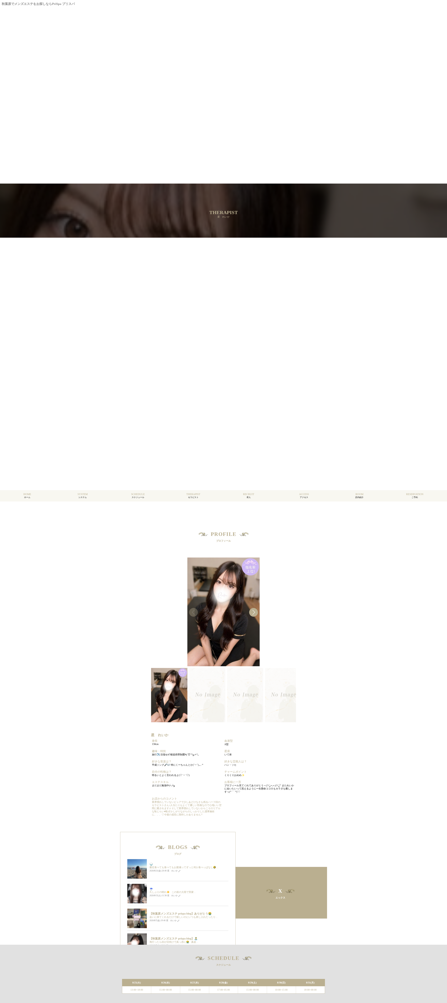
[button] (253, 612)
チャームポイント (235, 771)
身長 (154, 740)
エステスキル (160, 782)
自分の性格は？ (161, 771)
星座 (227, 751)
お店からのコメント (164, 798)
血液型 (228, 740)
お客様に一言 (232, 782)
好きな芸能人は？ (235, 761)
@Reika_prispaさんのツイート (255, 901)
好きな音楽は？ (161, 761)
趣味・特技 (159, 751)
